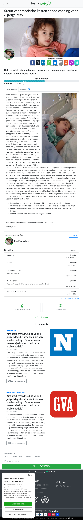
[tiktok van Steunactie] (71, 486)
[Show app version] (81, 518)
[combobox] (29, 475)
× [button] (31, 475)
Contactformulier (39, 488)
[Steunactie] (41, 4)
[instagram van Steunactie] (61, 486)
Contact (74, 236)
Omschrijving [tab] (11, 89)
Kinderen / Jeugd (17, 456)
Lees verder (14, 500)
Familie (37, 456)
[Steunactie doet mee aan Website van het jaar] (45, 500)
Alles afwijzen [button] (18, 509)
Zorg (6, 456)
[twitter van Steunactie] (64, 486)
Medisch (29, 456)
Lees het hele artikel (17, 381)
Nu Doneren (42, 466)
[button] (32, 63)
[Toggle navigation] (78, 4)
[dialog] (18, 495)
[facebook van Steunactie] (57, 486)
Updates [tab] (24, 89)
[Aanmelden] (3, 4)
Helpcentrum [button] (37, 492)
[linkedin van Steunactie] (68, 486)
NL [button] (6, 4)
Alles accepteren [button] (18, 504)
